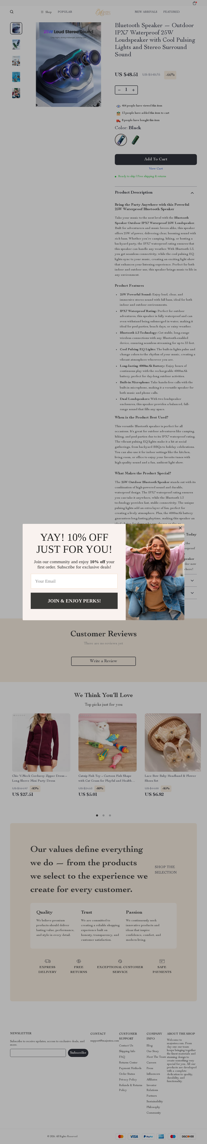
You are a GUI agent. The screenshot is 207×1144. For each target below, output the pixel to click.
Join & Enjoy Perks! (74, 600)
